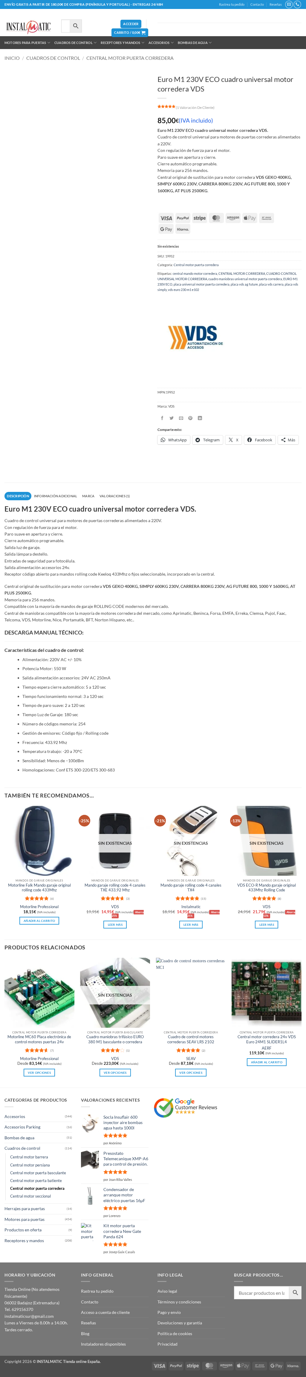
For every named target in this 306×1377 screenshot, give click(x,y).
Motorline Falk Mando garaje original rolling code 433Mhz (39, 887)
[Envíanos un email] (289, 4)
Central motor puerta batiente (36, 1180)
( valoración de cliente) (195, 107)
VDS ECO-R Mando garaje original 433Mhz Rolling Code (266, 887)
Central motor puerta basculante (38, 1173)
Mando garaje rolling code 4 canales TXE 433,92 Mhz (115, 887)
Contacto (257, 4)
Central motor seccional (30, 1196)
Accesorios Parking (22, 1126)
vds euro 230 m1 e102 (183, 290)
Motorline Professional (39, 907)
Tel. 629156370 (18, 1309)
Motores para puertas (25, 43)
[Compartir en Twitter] (171, 418)
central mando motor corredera (195, 273)
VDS (115, 907)
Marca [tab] (88, 496)
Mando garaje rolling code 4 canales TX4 (190, 887)
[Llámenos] (297, 4)
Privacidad (167, 1343)
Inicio (12, 58)
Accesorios (159, 43)
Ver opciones (39, 1072)
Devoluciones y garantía (179, 1322)
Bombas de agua (193, 43)
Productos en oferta (23, 1229)
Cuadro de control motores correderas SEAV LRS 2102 (190, 1039)
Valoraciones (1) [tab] (115, 496)
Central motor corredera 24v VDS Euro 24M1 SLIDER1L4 (267, 1039)
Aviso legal (167, 1291)
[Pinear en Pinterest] (190, 418)
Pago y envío (169, 1312)
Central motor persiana (30, 1165)
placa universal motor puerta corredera (202, 284)
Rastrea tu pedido (231, 4)
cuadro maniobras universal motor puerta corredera (245, 279)
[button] (130, 24)
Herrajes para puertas (24, 1208)
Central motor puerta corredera (130, 58)
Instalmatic (191, 907)
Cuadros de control (73, 43)
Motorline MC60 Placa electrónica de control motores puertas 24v (39, 1039)
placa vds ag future (244, 284)
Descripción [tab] (18, 496)
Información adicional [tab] (55, 496)
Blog (85, 1333)
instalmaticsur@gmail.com (29, 1316)
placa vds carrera (271, 284)
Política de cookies (174, 1333)
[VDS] (194, 338)
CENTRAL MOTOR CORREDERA (241, 273)
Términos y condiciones (179, 1301)
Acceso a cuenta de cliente (105, 1312)
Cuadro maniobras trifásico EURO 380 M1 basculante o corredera (115, 1039)
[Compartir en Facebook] (162, 418)
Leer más (115, 924)
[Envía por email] (181, 418)
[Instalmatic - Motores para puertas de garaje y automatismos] (28, 27)
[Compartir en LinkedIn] (200, 418)
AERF (266, 1048)
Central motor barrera (29, 1157)
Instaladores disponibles (103, 1343)
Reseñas (276, 4)
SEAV (191, 1058)
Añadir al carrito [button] (39, 920)
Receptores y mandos (120, 43)
